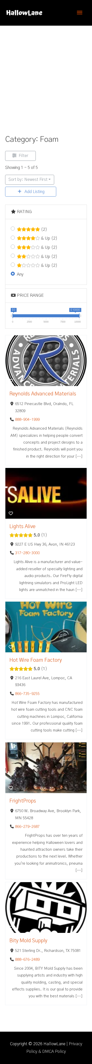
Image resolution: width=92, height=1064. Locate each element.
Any (20, 274)
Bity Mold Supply (28, 940)
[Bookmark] (10, 381)
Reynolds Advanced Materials (42, 393)
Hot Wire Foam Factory (35, 660)
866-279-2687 (27, 827)
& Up (48, 238)
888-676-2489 (27, 960)
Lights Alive (22, 526)
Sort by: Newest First (28, 180)
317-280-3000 (27, 553)
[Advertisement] (46, 74)
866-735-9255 (27, 694)
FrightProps (22, 801)
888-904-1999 (27, 420)
